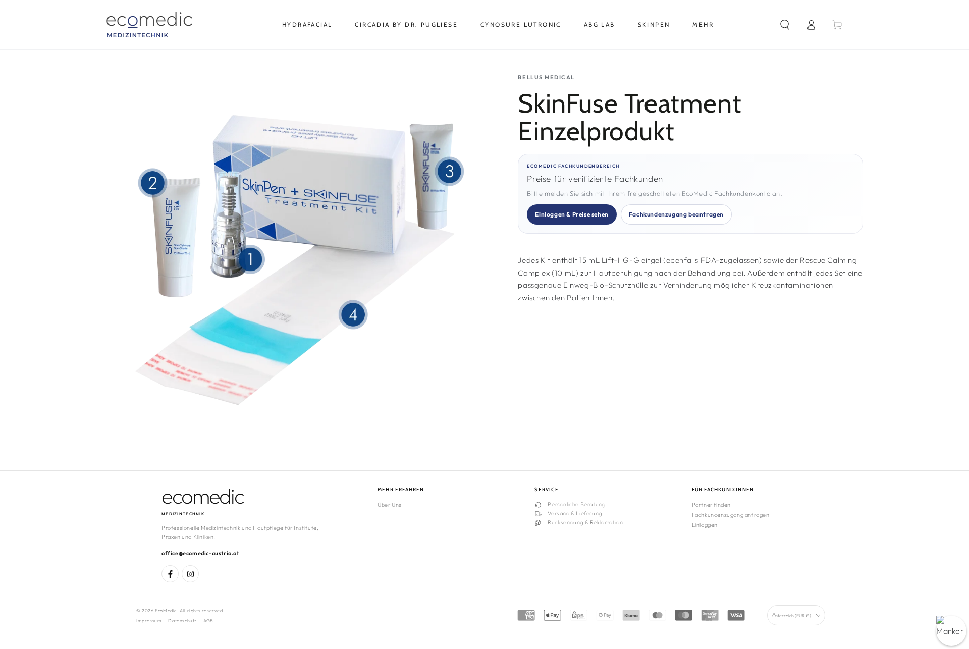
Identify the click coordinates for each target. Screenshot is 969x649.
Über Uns (390, 504)
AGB (208, 620)
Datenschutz (182, 620)
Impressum (149, 620)
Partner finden (711, 504)
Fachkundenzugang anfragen (731, 514)
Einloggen (705, 524)
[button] (785, 25)
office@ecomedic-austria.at (200, 553)
